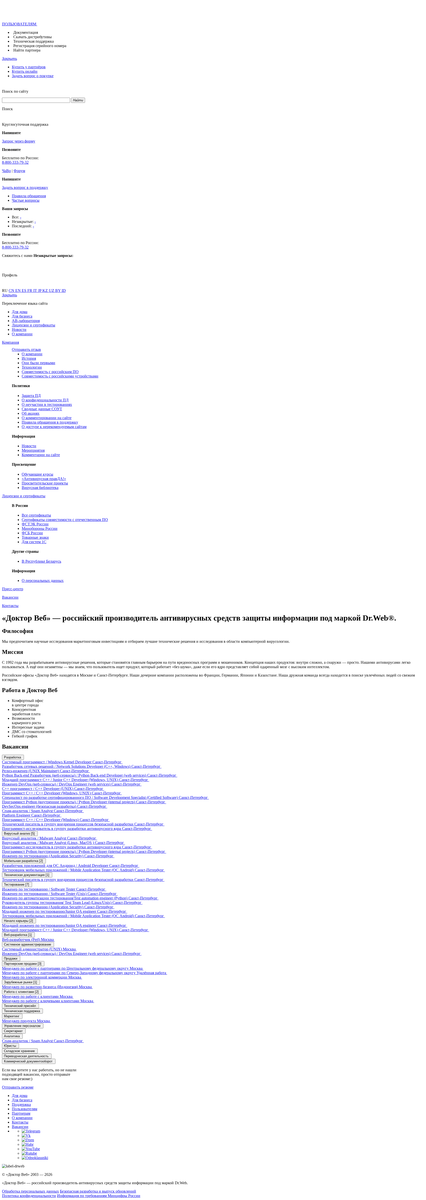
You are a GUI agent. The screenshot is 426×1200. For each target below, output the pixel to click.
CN (12, 290)
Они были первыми (38, 363)
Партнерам (21, 1113)
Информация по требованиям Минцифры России (98, 1196)
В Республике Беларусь (41, 561)
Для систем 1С (34, 542)
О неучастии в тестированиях (47, 404)
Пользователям (24, 1109)
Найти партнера (26, 50)
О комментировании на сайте (46, 418)
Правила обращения (29, 196)
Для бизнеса (22, 316)
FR (30, 290)
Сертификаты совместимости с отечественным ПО (65, 520)
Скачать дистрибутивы (32, 37)
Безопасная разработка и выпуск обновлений (98, 1191)
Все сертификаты (36, 515)
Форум (19, 171)
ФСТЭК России (35, 524)
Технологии (32, 367)
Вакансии (20, 1127)
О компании (22, 334)
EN (18, 290)
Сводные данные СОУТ (42, 409)
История (29, 358)
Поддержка (21, 1104)
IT (35, 290)
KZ (45, 290)
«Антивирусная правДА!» (44, 479)
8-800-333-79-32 (15, 162)
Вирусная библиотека (40, 487)
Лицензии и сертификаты (33, 325)
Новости (19, 329)
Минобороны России (39, 528)
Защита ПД (31, 396)
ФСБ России (32, 533)
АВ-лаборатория (26, 321)
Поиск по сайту (15, 91)
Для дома (19, 312)
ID (64, 290)
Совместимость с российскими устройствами (60, 376)
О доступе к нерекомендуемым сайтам (54, 427)
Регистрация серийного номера (39, 46)
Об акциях (30, 413)
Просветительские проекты (45, 483)
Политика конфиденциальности (29, 1196)
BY (58, 290)
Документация (25, 32)
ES (24, 290)
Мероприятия (33, 450)
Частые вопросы (25, 200)
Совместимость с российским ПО (50, 372)
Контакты (20, 1122)
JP (40, 290)
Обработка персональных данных (30, 1191)
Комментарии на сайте (41, 455)
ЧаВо (6, 171)
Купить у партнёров (29, 67)
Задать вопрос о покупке (32, 76)
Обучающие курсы (37, 474)
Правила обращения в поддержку (50, 422)
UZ (52, 290)
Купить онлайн (24, 71)
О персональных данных (43, 580)
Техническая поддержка (33, 41)
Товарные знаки (35, 537)
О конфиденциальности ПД (45, 400)
